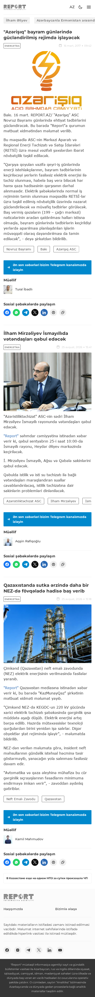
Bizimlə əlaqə (66, 909)
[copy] (62, 312)
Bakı (43, 249)
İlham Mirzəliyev (63, 501)
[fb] (7, 312)
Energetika (12, 45)
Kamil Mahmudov (29, 839)
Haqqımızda (13, 909)
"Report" (11, 436)
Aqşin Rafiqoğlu (27, 541)
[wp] (16, 312)
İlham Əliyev (16, 20)
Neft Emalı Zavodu (20, 799)
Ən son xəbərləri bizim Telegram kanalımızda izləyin (49, 267)
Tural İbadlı (23, 289)
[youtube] (60, 950)
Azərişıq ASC (66, 249)
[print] (53, 312)
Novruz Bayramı (18, 249)
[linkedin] (44, 312)
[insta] (17, 950)
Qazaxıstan (53, 799)
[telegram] (25, 312)
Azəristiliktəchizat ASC (23, 501)
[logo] (15, 7)
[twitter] (34, 312)
